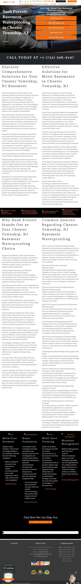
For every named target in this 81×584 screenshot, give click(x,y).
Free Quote (72, 1)
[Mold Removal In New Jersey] (72, 578)
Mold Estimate (11, 484)
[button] (40, 532)
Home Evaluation (30, 502)
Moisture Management (70, 480)
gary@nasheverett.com (42, 554)
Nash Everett (42, 556)
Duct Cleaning (50, 489)
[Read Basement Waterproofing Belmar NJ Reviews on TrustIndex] (8, 568)
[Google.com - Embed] (14, 555)
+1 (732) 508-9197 (48, 1)
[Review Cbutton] (8, 577)
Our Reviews (61, 1)
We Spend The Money (35, 583)
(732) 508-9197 (43, 552)
